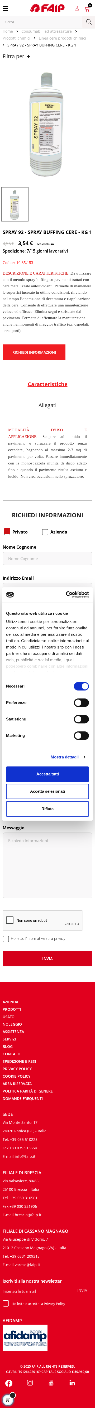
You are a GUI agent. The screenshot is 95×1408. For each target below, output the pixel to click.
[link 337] (51, 1383)
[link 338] (72, 1383)
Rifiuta (47, 809)
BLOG (8, 1046)
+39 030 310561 (23, 1197)
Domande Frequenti (23, 1098)
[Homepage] (10, 31)
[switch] (81, 702)
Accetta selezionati (47, 791)
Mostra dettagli (65, 757)
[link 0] (67, 594)
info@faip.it (25, 1156)
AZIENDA (10, 1001)
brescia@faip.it (28, 1214)
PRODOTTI (12, 1009)
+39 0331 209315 (25, 1256)
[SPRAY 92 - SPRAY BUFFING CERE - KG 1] (14, 204)
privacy (59, 938)
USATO (9, 1016)
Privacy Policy (17, 1068)
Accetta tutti (47, 774)
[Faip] (47, 7)
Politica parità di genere (28, 1091)
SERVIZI (9, 1039)
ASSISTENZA (13, 1031)
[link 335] (8, 1383)
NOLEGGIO (12, 1024)
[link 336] (30, 1383)
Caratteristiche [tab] (48, 384)
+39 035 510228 (23, 1139)
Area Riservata (17, 1083)
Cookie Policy (16, 1076)
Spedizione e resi (19, 1061)
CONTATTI (11, 1053)
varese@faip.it (27, 1264)
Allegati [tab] (47, 405)
